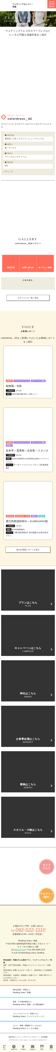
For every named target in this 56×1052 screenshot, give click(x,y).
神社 (42, 1049)
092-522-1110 (20, 950)
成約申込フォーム (15, 1037)
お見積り (23, 1049)
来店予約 (14, 1049)
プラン (51, 1049)
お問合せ (33, 1049)
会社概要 (44, 1037)
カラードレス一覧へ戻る (27, 298)
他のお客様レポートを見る (27, 550)
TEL (4, 1049)
